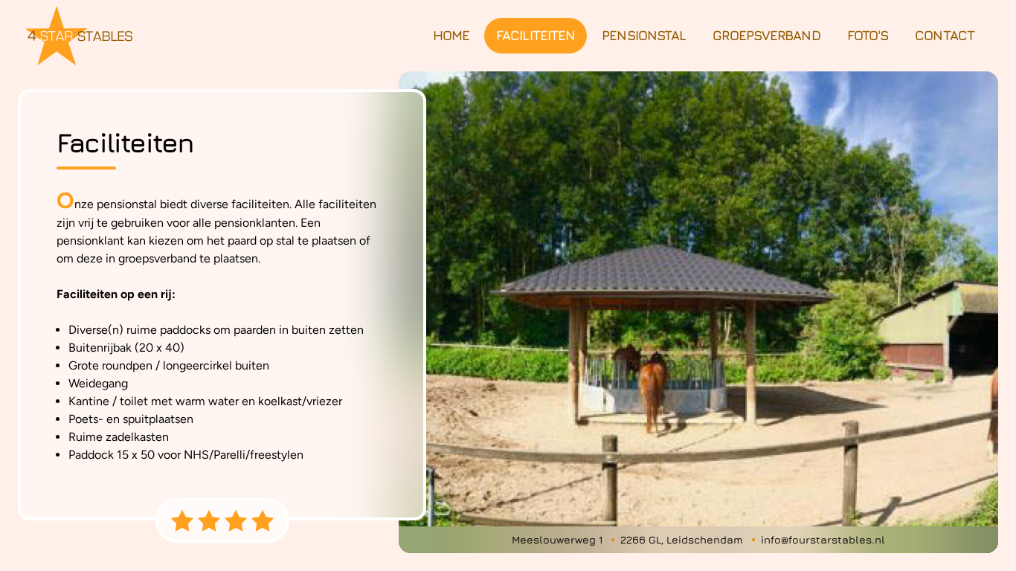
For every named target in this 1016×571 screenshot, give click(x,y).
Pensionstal (644, 35)
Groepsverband (766, 35)
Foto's (868, 35)
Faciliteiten (535, 35)
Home (451, 35)
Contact (944, 35)
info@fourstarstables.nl (823, 539)
